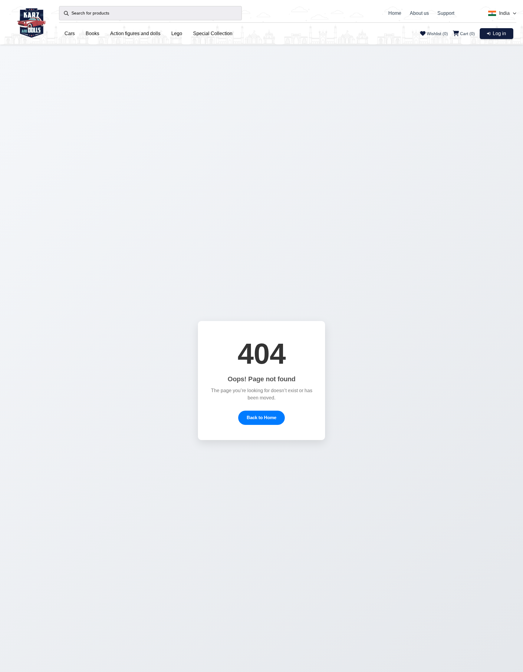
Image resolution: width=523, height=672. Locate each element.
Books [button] (92, 33)
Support (445, 13)
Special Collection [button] (212, 33)
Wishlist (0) (437, 33)
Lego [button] (176, 33)
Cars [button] (69, 33)
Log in (499, 33)
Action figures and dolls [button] (135, 33)
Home (394, 13)
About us (419, 13)
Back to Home (261, 417)
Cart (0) (467, 33)
